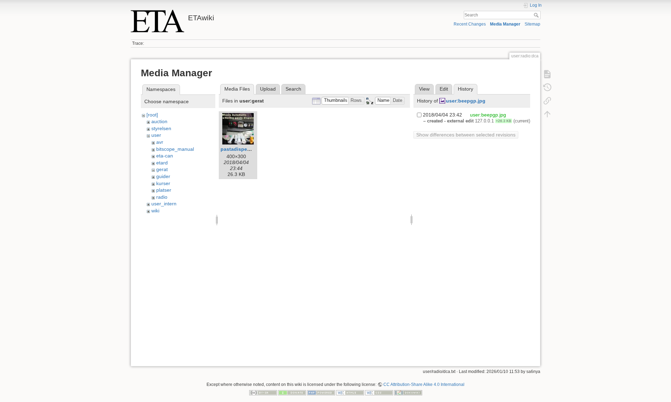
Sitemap (532, 24)
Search (537, 15)
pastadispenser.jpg (243, 149)
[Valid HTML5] (350, 392)
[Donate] (292, 392)
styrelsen (161, 128)
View (424, 89)
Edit (444, 89)
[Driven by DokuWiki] (408, 392)
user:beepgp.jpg (465, 101)
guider (163, 176)
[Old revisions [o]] (547, 87)
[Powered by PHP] (321, 392)
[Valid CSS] (379, 392)
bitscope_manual (175, 149)
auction (159, 121)
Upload (268, 89)
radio (161, 197)
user (156, 135)
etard (162, 162)
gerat (162, 169)
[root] (152, 115)
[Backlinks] (547, 100)
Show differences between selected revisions (465, 134)
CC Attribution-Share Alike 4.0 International (423, 384)
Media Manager (505, 24)
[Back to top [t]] (547, 114)
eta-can (164, 155)
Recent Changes (470, 24)
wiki (155, 210)
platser (163, 190)
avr (159, 142)
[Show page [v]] (547, 74)
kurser (163, 183)
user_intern (163, 203)
